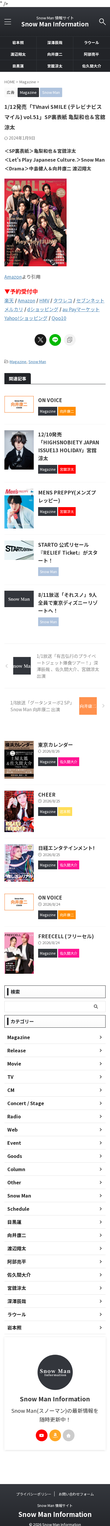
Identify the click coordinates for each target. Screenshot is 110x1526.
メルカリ (13, 309)
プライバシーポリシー (33, 1493)
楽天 (9, 300)
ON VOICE (50, 400)
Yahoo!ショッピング (26, 317)
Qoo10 (59, 317)
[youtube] (42, 1435)
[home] (69, 1435)
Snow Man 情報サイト (55, 1505)
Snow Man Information (55, 24)
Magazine (18, 361)
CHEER (46, 794)
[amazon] (55, 1435)
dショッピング (42, 309)
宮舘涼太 (54, 66)
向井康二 (54, 54)
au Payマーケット (81, 309)
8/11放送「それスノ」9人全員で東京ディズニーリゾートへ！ (68, 602)
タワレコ (62, 300)
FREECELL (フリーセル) (66, 936)
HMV (44, 300)
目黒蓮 (18, 66)
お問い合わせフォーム (76, 1493)
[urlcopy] (70, 340)
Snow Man (37, 361)
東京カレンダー (55, 744)
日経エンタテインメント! (66, 847)
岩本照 (18, 42)
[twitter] (40, 340)
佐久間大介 (91, 66)
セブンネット (90, 300)
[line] (55, 340)
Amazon (13, 276)
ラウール (91, 42)
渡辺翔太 (18, 54)
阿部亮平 (91, 54)
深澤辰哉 (54, 42)
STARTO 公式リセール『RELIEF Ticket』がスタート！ (68, 552)
